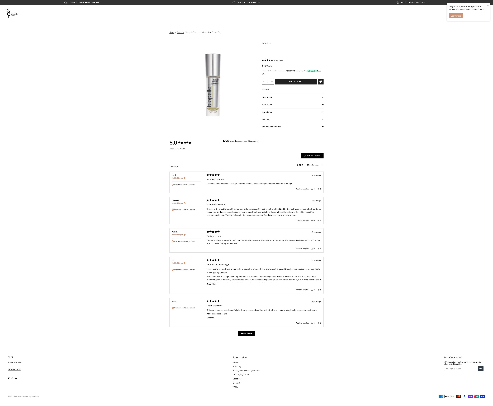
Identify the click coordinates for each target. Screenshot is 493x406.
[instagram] (12, 378)
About (235, 362)
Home (171, 32)
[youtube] (16, 378)
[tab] (293, 97)
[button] (272, 60)
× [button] (488, 5)
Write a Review (315, 156)
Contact (236, 383)
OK (480, 369)
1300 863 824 (14, 369)
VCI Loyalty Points (241, 374)
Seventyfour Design (32, 396)
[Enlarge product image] (213, 84)
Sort (300, 165)
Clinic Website (15, 362)
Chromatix (20, 396)
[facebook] (9, 378)
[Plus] (272, 81)
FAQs (235, 387)
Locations (237, 379)
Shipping (237, 366)
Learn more (456, 15)
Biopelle (266, 43)
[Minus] (263, 81)
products (180, 32)
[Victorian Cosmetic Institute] (12, 13)
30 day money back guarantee (246, 370)
